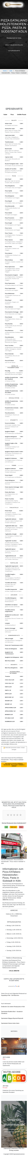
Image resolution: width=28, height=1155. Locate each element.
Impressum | (15, 1148)
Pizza (12, 114)
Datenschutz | (8, 1148)
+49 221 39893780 (14, 970)
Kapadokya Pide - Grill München (10, 995)
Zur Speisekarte (14, 50)
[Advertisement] (14, 92)
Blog (4, 1059)
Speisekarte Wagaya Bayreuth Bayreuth (12, 1018)
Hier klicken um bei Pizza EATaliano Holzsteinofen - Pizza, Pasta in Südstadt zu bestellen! (14, 765)
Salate (5, 114)
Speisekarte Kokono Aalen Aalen (10, 1023)
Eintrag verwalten (14, 1150)
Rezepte (5, 1087)
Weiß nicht (13, 827)
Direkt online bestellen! (14, 45)
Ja (6, 827)
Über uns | (21, 1148)
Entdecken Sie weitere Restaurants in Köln (13, 1006)
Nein (21, 827)
